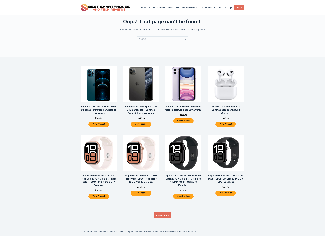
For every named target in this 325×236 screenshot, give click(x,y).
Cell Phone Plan (208, 8)
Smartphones (159, 8)
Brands (144, 8)
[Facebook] (231, 8)
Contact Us (191, 231)
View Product (98, 124)
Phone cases (173, 8)
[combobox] (160, 38)
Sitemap (181, 231)
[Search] (226, 8)
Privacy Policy (169, 231)
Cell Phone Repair (189, 8)
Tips (219, 8)
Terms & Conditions (153, 231)
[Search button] (185, 39)
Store (239, 7)
